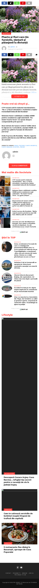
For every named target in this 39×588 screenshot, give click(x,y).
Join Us (31, 573)
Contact (8, 573)
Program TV (16, 573)
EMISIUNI (24, 573)
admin (12, 47)
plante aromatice (31, 145)
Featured (22, 145)
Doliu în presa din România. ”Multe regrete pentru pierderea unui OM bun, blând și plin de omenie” (19, 138)
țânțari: (22, 147)
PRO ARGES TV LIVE (20, 575)
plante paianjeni (7, 147)
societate (16, 147)
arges (16, 145)
